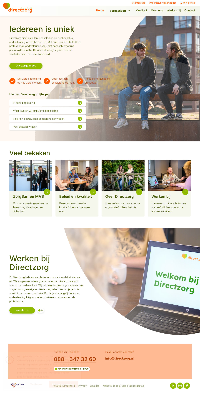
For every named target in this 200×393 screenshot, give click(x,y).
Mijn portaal (189, 3)
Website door (123, 386)
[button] (120, 10)
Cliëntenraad (138, 3)
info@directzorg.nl (119, 358)
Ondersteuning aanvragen (162, 3)
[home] (19, 8)
